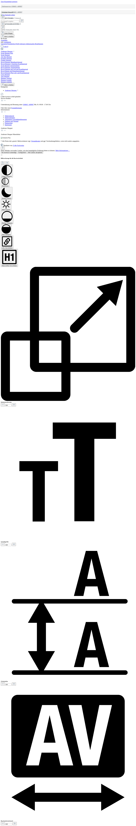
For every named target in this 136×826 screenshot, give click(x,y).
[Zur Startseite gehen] (8, 15)
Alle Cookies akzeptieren (35, 152)
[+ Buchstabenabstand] (15, 823)
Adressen (22, 44)
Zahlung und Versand (11, 121)
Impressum (8, 125)
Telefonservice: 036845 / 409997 (11, 6)
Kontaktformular (16, 108)
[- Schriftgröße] (3, 544)
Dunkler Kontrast (6, 198)
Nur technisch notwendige (9, 152)
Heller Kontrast (6, 209)
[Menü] (3, 17)
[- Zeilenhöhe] (3, 684)
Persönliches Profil (13, 44)
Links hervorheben (7, 248)
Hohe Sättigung (6, 234)
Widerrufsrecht (9, 116)
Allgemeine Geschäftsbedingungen (16, 119)
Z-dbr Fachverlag (18, 145)
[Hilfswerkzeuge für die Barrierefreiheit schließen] (7, 163)
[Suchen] (22, 20)
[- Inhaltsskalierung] (3, 404)
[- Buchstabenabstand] (3, 823)
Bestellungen (39, 44)
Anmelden (4, 40)
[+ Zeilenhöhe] (14, 684)
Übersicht (4, 44)
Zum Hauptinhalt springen (9, 1)
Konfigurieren (22, 152)
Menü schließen (9, 36)
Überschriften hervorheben (9, 266)
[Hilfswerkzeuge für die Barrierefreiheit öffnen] (1, 30)
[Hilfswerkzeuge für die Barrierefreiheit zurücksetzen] (3, 163)
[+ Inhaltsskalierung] (14, 404)
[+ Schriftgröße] (14, 544)
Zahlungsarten (30, 44)
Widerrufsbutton (10, 118)
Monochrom (5, 186)
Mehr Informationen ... (62, 150)
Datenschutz (9, 123)
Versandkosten (35, 141)
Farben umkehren (7, 176)
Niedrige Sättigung (7, 223)
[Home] (68, 49)
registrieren (7, 42)
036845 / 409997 (28, 104)
